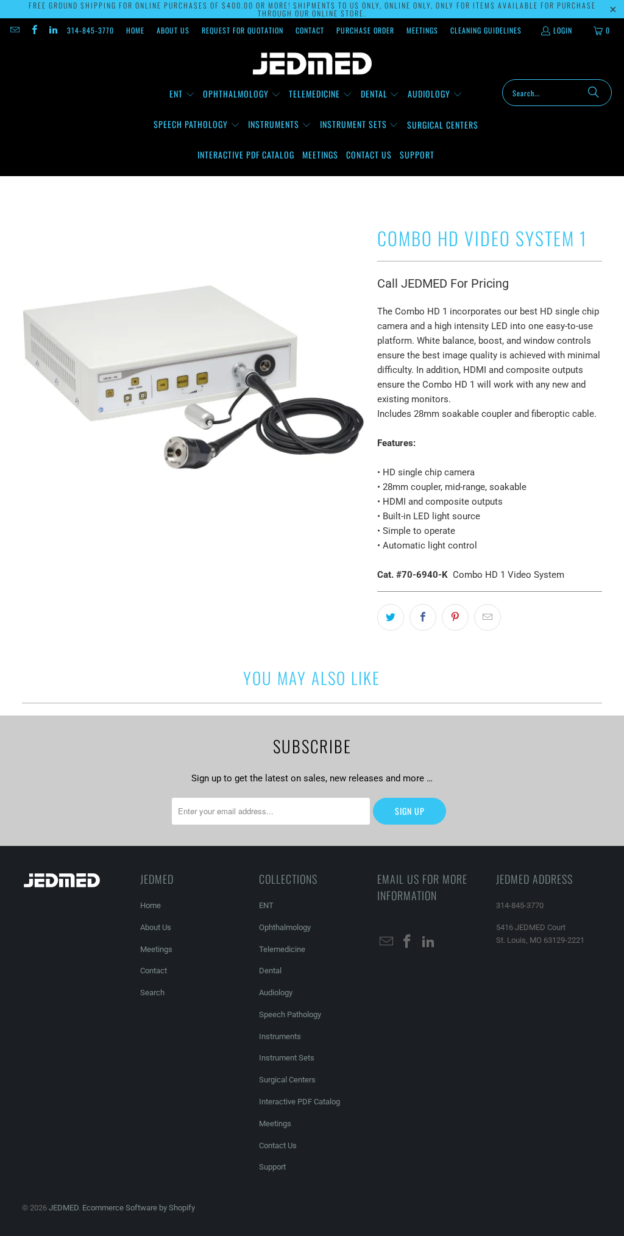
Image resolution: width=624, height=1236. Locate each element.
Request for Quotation (242, 30)
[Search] (593, 92)
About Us (173, 30)
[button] (182, 94)
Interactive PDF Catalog (299, 1101)
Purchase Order (365, 30)
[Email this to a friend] (487, 617)
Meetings (422, 30)
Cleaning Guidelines (486, 30)
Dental (270, 970)
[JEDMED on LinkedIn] (53, 30)
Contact (310, 30)
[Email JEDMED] (14, 30)
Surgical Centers (287, 1079)
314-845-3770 (90, 30)
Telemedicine (282, 949)
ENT (266, 905)
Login (562, 30)
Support (272, 1166)
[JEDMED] (312, 64)
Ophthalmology (285, 927)
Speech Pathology (290, 1014)
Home (135, 30)
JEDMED (64, 1207)
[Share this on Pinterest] (455, 617)
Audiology (275, 992)
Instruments (280, 1036)
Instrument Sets (286, 1057)
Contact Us (278, 1145)
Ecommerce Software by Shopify (138, 1207)
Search (152, 992)
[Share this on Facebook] (423, 617)
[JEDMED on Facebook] (33, 30)
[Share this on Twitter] (390, 617)
